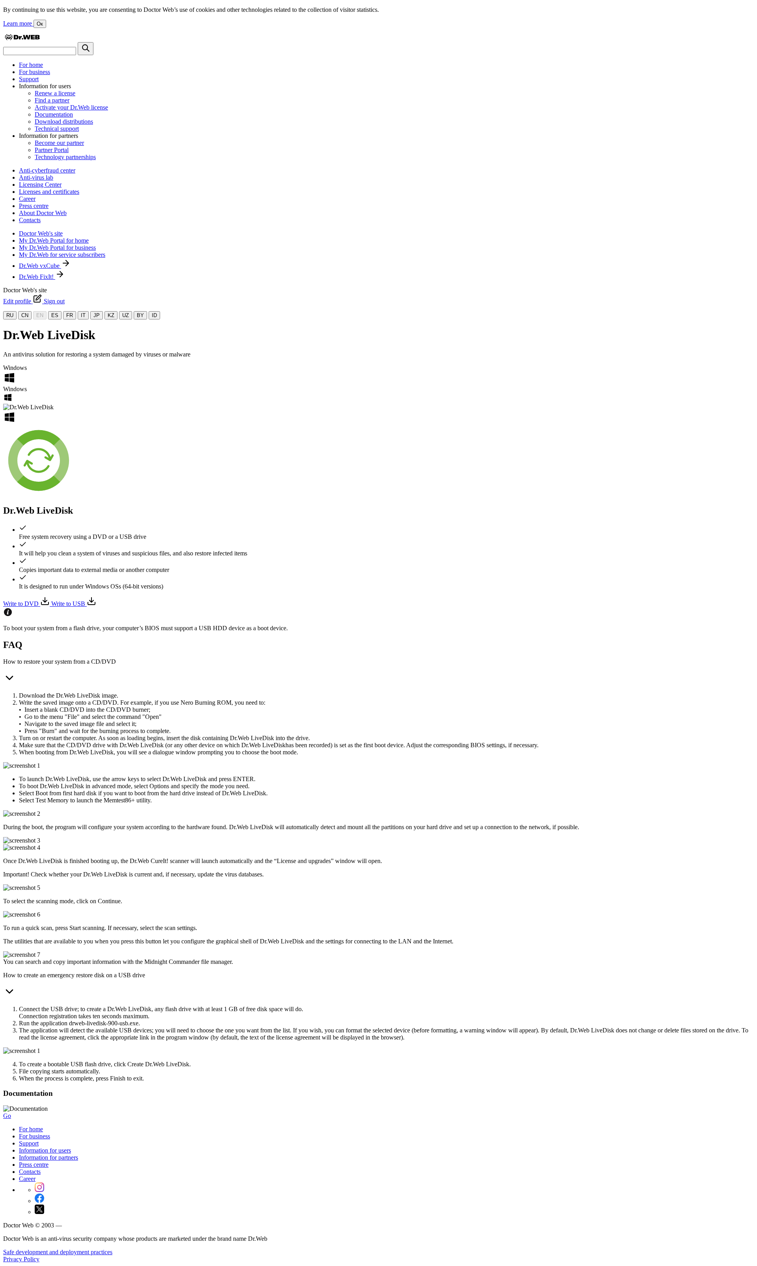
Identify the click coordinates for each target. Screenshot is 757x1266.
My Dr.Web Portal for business (57, 247)
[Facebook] (39, 1200)
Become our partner (59, 142)
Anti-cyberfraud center (47, 170)
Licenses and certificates (49, 191)
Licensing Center (40, 184)
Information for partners (48, 1157)
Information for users (45, 1150)
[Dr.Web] (22, 38)
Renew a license (55, 93)
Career (27, 198)
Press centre (33, 205)
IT (83, 315)
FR (69, 315)
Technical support (57, 128)
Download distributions (64, 121)
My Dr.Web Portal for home (54, 240)
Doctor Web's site (41, 233)
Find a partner (52, 100)
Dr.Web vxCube (40, 265)
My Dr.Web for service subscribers (62, 254)
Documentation (54, 114)
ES (54, 315)
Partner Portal (52, 150)
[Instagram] (39, 1189)
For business (34, 72)
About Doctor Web (43, 213)
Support (29, 79)
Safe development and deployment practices (57, 1252)
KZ (111, 315)
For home (31, 64)
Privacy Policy (21, 1259)
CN (24, 315)
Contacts (30, 220)
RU (9, 315)
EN (39, 315)
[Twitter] (39, 1211)
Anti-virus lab (36, 177)
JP (96, 315)
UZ (125, 315)
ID (154, 315)
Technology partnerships (65, 157)
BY (140, 315)
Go (7, 1115)
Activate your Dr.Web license (71, 107)
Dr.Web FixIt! (37, 276)
